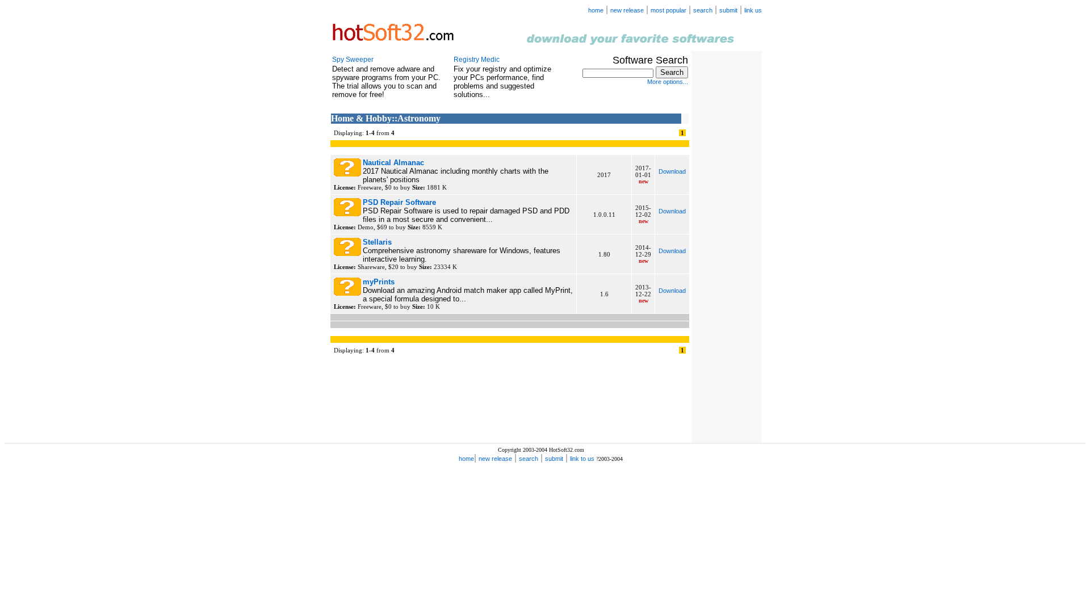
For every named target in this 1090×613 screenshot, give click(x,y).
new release (627, 10)
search (702, 10)
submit (728, 10)
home (595, 10)
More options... (667, 81)
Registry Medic (477, 60)
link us (753, 10)
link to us (582, 458)
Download (672, 171)
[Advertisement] (725, 231)
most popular (668, 10)
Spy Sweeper (353, 60)
